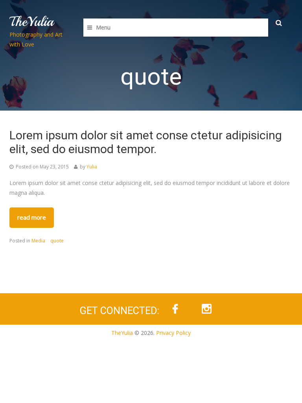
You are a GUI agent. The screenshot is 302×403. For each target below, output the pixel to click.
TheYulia (31, 21)
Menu (103, 27)
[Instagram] (206, 309)
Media (38, 240)
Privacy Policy (173, 332)
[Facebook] (175, 309)
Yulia (92, 166)
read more (31, 217)
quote (57, 240)
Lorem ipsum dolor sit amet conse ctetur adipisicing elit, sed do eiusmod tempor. (145, 142)
